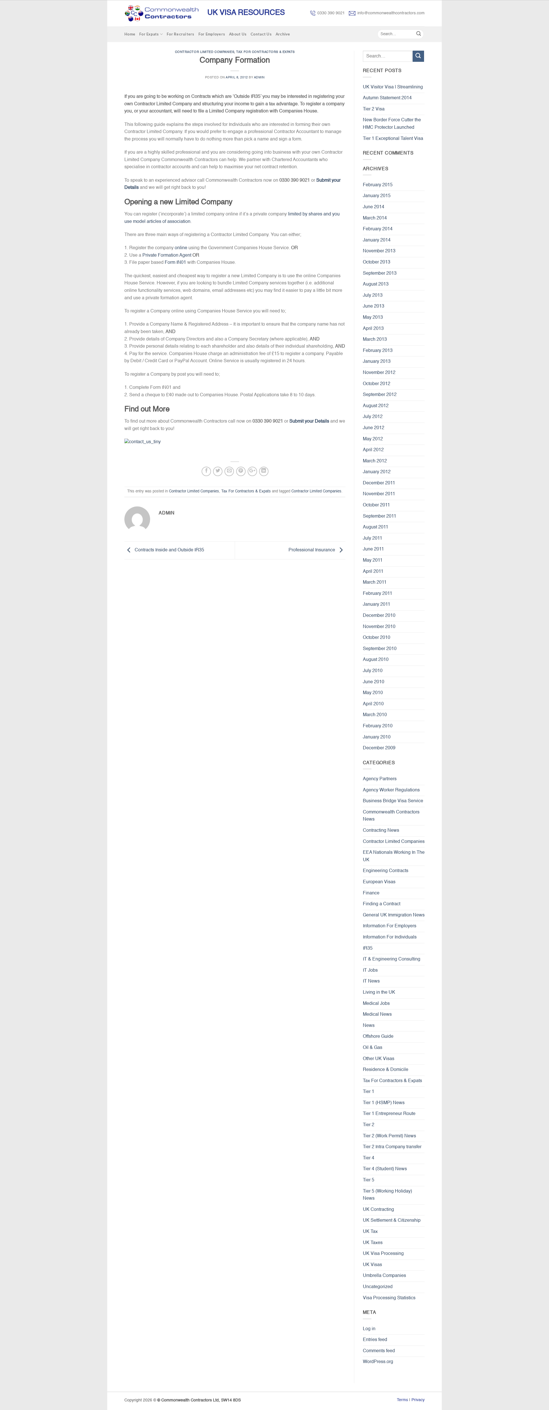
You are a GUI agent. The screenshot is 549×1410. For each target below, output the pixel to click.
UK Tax (370, 1231)
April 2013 (373, 328)
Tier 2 (368, 1125)
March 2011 (375, 582)
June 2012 (373, 428)
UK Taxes (373, 1243)
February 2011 (377, 593)
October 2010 (376, 637)
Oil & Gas (372, 1047)
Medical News (377, 1014)
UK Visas (372, 1265)
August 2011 (375, 527)
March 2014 (375, 218)
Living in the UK (379, 992)
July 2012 (373, 417)
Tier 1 (368, 1092)
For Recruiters (180, 34)
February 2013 (378, 350)
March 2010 (375, 715)
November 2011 (379, 494)
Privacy (418, 1400)
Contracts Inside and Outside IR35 (169, 550)
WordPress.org (378, 1362)
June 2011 (373, 549)
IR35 (368, 948)
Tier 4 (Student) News (385, 1169)
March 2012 (375, 461)
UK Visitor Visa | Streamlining (393, 87)
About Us (237, 34)
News (369, 1025)
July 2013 (373, 295)
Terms (402, 1400)
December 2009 (379, 748)
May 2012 (373, 439)
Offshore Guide (378, 1036)
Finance (371, 893)
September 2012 (380, 395)
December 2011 (379, 483)
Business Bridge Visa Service (393, 801)
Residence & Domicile (385, 1070)
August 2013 (376, 284)
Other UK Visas (378, 1059)
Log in (369, 1329)
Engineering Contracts (385, 871)
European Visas (379, 882)
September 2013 (380, 273)
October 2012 (376, 384)
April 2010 (373, 704)
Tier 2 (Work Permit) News (389, 1136)
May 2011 (373, 560)
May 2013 (373, 317)
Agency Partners (380, 779)
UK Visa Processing (383, 1253)
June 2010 (373, 682)
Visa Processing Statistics (389, 1298)
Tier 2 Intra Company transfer (392, 1147)
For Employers (211, 34)
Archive (283, 34)
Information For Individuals (390, 937)
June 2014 (373, 207)
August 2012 (376, 406)
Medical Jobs (376, 1003)
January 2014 (377, 240)
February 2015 (378, 185)
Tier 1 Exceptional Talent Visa (393, 138)
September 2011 (379, 516)
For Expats (149, 34)
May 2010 (373, 693)
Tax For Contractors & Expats (265, 52)
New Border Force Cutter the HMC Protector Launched (392, 124)
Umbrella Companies (384, 1276)
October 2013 (376, 262)
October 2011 (376, 505)
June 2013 (373, 306)
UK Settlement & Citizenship (392, 1220)
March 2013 (375, 339)
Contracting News (381, 830)
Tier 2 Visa (374, 109)
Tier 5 (368, 1180)
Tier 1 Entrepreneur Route (389, 1114)
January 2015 (377, 196)
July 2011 (372, 538)
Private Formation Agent (166, 255)
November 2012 (379, 373)
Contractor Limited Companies (204, 52)
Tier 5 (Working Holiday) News (387, 1195)
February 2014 (378, 229)
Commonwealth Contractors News (391, 816)
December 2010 (379, 615)
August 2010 (376, 660)
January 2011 (376, 604)
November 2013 (379, 251)
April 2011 (373, 571)
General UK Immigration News (394, 915)
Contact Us (261, 34)
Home (129, 34)
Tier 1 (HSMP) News (384, 1103)
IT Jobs (370, 970)
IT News (371, 981)
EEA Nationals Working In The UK (394, 856)
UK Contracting (378, 1209)
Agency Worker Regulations (391, 790)
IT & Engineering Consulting (391, 959)
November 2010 (379, 627)
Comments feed (379, 1351)
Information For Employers (389, 926)
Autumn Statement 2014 (387, 98)
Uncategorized (378, 1287)
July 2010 (373, 671)
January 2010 (377, 737)
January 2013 (377, 361)
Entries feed (375, 1340)
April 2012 (373, 450)
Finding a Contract (381, 904)
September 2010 (380, 649)
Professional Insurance (312, 550)
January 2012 (377, 472)
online (181, 248)
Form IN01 (175, 262)
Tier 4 (368, 1158)
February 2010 (378, 726)
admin (259, 77)
